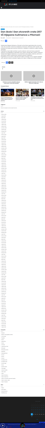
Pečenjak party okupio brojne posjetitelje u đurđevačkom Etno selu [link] (37, 98)
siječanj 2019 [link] (3, 267)
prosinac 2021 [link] (3, 208)
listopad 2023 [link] (3, 171)
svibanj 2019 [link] (3, 261)
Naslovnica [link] (3, 26)
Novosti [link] (7, 26)
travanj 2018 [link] (3, 283)
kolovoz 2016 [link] (3, 316)
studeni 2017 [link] (3, 291)
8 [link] (41, 407)
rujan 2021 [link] (3, 213)
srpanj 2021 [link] (3, 217)
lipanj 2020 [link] (3, 239)
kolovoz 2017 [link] (3, 296)
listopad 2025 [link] (3, 131)
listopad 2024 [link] (3, 151)
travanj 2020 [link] (3, 242)
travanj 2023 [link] (3, 181)
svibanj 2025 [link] (3, 139)
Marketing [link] (3, 351)
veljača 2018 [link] (3, 286)
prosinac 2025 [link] (4, 127)
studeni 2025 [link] (3, 129)
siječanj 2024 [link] (3, 166)
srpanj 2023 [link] (3, 176)
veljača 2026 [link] (3, 124)
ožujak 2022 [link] (3, 203)
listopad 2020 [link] (3, 232)
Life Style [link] (3, 344)
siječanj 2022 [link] (3, 207)
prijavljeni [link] (6, 107)
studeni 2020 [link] (3, 230)
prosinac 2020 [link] (4, 229)
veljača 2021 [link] (3, 225)
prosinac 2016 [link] (3, 310)
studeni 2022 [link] (3, 190)
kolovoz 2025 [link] (3, 134)
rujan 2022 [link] (3, 193)
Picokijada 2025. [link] (4, 359)
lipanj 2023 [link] (3, 178)
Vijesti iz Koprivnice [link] (4, 376)
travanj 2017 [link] (3, 303)
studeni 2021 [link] (3, 210)
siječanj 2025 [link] (3, 146)
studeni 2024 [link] (3, 149)
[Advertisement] (22, 17)
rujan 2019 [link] (3, 254)
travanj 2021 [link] (3, 222)
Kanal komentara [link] (4, 391)
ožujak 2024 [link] (3, 163)
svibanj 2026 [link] (3, 119)
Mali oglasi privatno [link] (4, 349)
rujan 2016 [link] (3, 315)
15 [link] (41, 409)
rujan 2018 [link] (3, 274)
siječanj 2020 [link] (3, 247)
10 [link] (31, 409)
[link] (1, 7)
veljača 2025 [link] (3, 144)
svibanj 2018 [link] (3, 281)
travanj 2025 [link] (3, 141)
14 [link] (39, 409)
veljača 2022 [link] (3, 205)
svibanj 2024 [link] (3, 159)
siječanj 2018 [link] (3, 288)
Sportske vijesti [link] (4, 366)
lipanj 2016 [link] (3, 320)
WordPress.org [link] (4, 392)
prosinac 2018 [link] (3, 269)
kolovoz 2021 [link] (3, 215)
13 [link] (37, 409)
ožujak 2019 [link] (3, 264)
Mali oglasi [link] (3, 348)
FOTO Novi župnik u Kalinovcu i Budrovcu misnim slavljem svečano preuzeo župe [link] (22, 98)
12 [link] (35, 409)
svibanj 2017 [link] (3, 301)
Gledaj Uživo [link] (3, 341)
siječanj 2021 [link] (3, 227)
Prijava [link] (2, 387)
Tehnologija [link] (3, 368)
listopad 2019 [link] (3, 252)
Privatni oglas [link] (3, 363)
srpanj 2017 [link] (3, 298)
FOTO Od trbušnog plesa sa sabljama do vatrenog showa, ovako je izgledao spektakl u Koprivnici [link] (7, 99)
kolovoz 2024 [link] (3, 154)
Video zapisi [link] (3, 371)
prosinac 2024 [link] (4, 148)
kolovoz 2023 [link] (3, 175)
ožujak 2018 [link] (3, 284)
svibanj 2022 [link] (3, 200)
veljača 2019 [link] (3, 266)
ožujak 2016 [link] (3, 325)
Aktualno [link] (3, 332)
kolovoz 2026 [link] (3, 114)
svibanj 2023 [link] (3, 180)
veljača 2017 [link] (3, 306)
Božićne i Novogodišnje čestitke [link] (7, 334)
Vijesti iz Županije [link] (4, 381)
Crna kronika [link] (3, 336)
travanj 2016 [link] (3, 323)
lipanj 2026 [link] (3, 117)
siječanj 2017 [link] (3, 308)
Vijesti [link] (2, 373)
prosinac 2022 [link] (4, 188)
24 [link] (31, 414)
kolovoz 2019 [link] (3, 256)
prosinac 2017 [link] (3, 289)
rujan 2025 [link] (3, 132)
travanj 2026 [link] (3, 121)
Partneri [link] (2, 358)
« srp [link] (37, 419)
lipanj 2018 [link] (3, 279)
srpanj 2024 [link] (3, 156)
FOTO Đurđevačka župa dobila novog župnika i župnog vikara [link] (20, 1)
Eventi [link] (2, 339)
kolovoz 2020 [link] (3, 235)
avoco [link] (3, 67)
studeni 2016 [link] (3, 311)
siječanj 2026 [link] (3, 126)
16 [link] (43, 409)
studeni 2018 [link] (3, 271)
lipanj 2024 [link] (3, 158)
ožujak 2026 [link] (3, 122)
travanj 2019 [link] (3, 262)
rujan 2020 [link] (3, 234)
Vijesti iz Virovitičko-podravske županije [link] (8, 378)
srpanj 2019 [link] (3, 257)
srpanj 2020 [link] (3, 237)
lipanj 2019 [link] (3, 259)
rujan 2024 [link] (3, 153)
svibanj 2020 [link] (3, 240)
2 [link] (43, 405)
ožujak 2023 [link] (3, 183)
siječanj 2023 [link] (3, 186)
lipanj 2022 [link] (3, 198)
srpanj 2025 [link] (3, 136)
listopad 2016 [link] (3, 313)
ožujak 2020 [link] (3, 244)
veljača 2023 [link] (3, 185)
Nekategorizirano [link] (4, 353)
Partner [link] (2, 356)
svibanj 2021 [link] (3, 220)
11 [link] (33, 409)
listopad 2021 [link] (3, 212)
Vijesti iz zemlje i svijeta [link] (5, 380)
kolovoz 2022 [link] (3, 195)
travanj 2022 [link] (3, 202)
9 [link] (43, 407)
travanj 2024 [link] (3, 161)
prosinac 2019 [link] (3, 249)
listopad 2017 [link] (3, 293)
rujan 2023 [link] (3, 173)
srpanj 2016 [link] (3, 318)
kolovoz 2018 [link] (3, 276)
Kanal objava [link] (3, 389)
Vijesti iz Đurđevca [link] (4, 375)
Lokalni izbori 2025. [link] (4, 346)
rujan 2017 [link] (3, 294)
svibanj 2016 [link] (3, 321)
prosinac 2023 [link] (4, 168)
